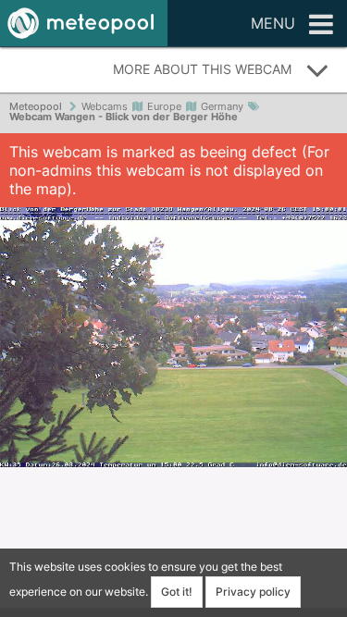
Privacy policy (253, 591)
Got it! (176, 591)
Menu (273, 23)
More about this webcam (202, 69)
